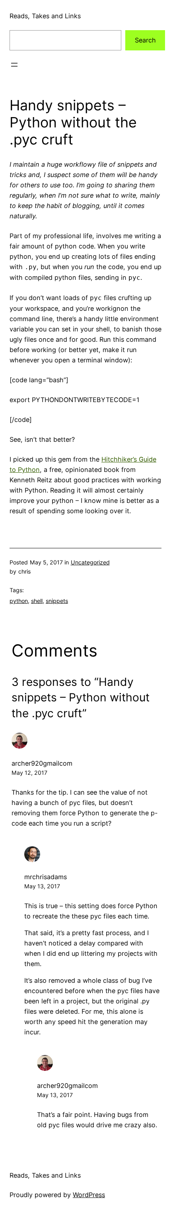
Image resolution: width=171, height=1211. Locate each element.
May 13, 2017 (42, 886)
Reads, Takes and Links (45, 16)
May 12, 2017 (29, 772)
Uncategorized (90, 562)
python (19, 600)
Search (145, 40)
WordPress (89, 1195)
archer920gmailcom (42, 763)
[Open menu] (14, 64)
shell (37, 600)
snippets (57, 600)
